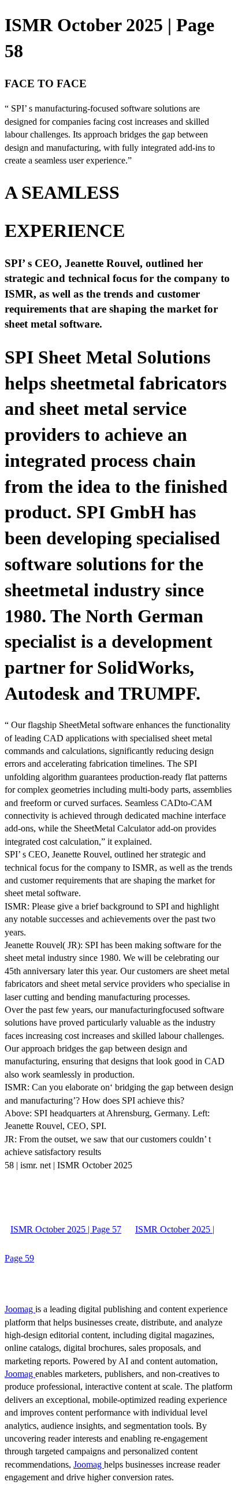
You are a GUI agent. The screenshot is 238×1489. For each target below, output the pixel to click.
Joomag (20, 1309)
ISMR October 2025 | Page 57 (65, 1229)
